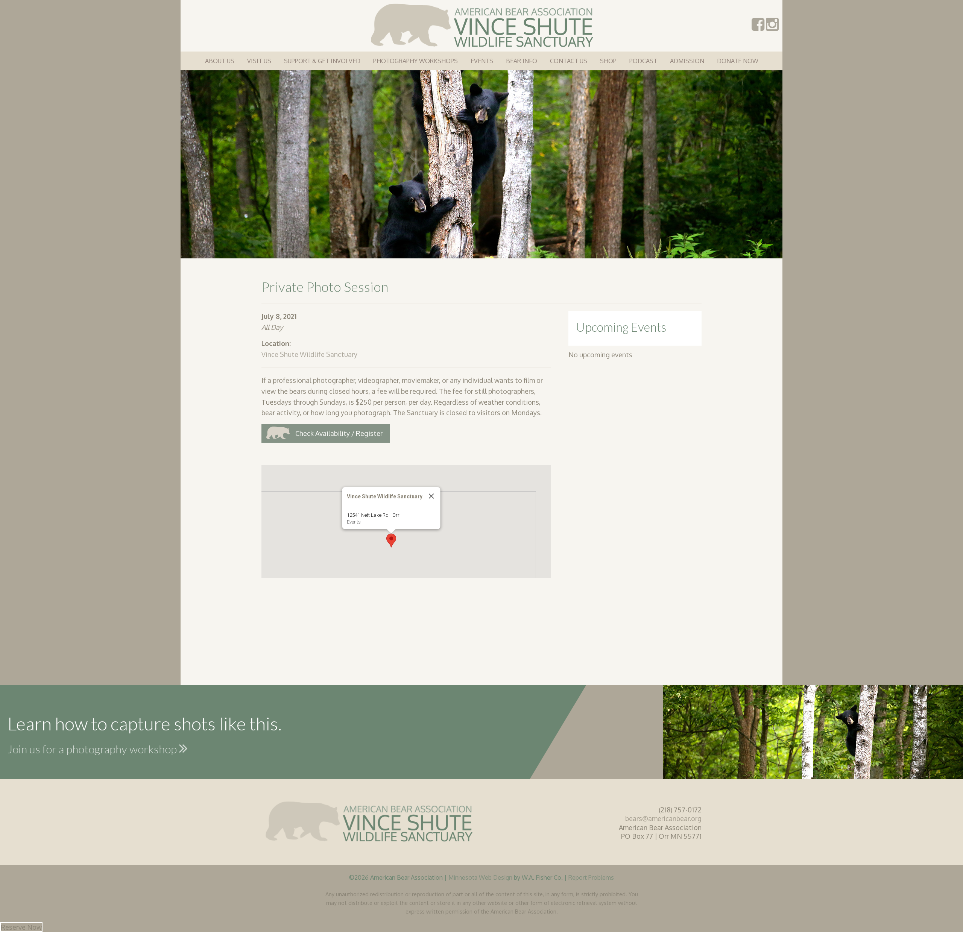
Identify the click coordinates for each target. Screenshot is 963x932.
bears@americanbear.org (663, 818)
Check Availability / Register (339, 433)
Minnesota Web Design (480, 877)
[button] (391, 540)
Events (482, 61)
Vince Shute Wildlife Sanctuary (309, 354)
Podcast (643, 61)
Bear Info (521, 61)
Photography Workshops (415, 61)
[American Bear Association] (481, 24)
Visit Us (259, 61)
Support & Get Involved (322, 61)
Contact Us (568, 61)
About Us (219, 61)
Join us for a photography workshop (93, 749)
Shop (608, 61)
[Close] (431, 496)
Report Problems (591, 877)
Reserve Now (21, 927)
